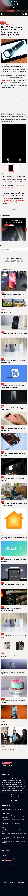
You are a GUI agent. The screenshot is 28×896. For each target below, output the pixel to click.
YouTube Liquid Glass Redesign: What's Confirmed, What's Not (11, 609)
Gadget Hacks (10, 10)
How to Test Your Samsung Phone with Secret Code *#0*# (13, 830)
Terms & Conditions (6, 850)
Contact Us (4, 855)
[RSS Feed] (20, 800)
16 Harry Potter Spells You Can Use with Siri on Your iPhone (13, 820)
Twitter (20, 181)
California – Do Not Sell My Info (9, 858)
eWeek (5, 882)
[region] (14, 143)
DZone (14, 886)
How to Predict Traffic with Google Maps (11, 823)
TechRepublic (22, 879)
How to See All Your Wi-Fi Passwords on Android (12, 809)
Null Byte (23, 10)
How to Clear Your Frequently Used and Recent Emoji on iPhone (14, 834)
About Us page (17, 796)
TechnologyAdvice (12, 879)
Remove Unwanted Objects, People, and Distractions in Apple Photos (14, 812)
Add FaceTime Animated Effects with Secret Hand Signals (13, 826)
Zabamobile (8, 82)
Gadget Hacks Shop (9, 14)
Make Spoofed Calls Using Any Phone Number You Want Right (13, 838)
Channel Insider (20, 882)
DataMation (11, 882)
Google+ (16, 181)
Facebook (10, 181)
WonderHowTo (3, 10)
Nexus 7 (14, 7)
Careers (6, 860)
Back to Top (5, 869)
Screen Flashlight (5, 80)
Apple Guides (19, 14)
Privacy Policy (5, 853)
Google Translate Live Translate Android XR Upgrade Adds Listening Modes (12, 386)
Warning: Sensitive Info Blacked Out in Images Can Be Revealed (14, 842)
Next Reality (17, 10)
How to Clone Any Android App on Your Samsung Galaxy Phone (13, 816)
